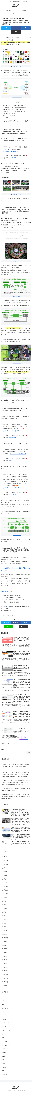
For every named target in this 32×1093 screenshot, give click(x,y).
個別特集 (13, 615)
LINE (6, 606)
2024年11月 (4, 890)
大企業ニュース (5, 1056)
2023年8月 (4, 945)
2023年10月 (4, 938)
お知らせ (3, 1026)
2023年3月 (4, 963)
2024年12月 (4, 886)
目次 (14, 102)
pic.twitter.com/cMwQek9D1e (11, 431)
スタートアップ (6, 615)
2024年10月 (4, 894)
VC (2, 1015)
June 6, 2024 (12, 494)
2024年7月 (4, 905)
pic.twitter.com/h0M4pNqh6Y (18, 454)
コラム (3, 1034)
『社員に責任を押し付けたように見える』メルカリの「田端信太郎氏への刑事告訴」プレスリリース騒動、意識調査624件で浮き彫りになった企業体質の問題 (15, 774)
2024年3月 (4, 919)
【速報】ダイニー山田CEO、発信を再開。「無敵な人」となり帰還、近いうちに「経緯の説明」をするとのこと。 (15, 766)
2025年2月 (4, 879)
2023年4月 (4, 960)
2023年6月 (4, 952)
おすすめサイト (5, 1023)
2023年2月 (4, 967)
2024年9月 (4, 897)
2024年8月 (4, 901)
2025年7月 (4, 868)
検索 (2, 749)
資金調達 (3, 1067)
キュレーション (5, 1030)
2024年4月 (4, 916)
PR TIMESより (17, 261)
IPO (2, 997)
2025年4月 (4, 875)
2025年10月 (4, 864)
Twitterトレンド (5, 1008)
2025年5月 (4, 872)
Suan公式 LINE (5, 591)
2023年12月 (4, 930)
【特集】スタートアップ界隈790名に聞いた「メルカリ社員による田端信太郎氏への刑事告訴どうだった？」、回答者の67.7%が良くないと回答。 (15, 782)
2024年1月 (4, 927)
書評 (2, 1060)
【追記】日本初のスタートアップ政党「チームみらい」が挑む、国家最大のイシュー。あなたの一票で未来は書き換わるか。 (15, 796)
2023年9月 (4, 941)
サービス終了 (5, 1041)
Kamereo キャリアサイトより (17, 66)
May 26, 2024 (12, 437)
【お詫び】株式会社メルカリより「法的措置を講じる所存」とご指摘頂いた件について (15, 789)
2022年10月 (4, 982)
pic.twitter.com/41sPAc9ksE (11, 151)
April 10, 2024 (12, 158)
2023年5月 (4, 956)
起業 (2, 1071)
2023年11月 (4, 934)
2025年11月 (4, 861)
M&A (2, 1001)
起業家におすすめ (6, 1074)
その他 (3, 1049)
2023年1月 (4, 971)
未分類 (3, 1063)
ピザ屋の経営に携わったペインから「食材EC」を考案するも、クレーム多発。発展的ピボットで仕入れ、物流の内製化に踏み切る (16, 111)
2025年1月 (4, 883)
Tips (2, 1004)
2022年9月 (4, 985)
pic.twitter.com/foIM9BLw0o (11, 488)
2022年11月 (4, 978)
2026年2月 (4, 857)
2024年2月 (4, 923)
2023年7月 (4, 949)
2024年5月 (4, 912)
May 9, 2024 (12, 460)
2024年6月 (4, 908)
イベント (3, 1019)
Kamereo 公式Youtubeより (17, 296)
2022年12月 (4, 974)
